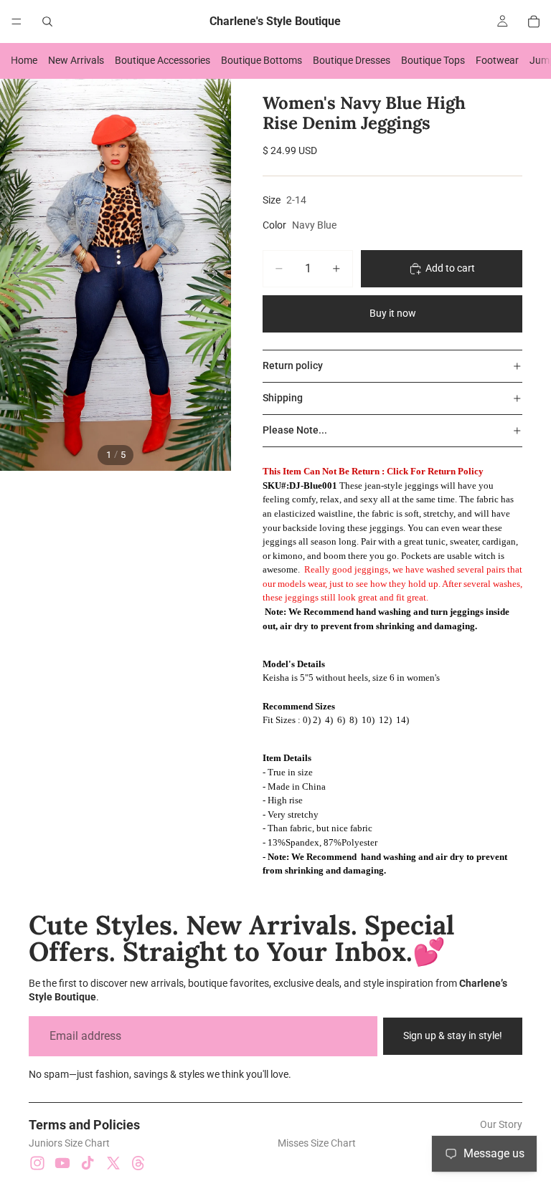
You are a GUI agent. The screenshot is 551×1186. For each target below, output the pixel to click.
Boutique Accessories (162, 60)
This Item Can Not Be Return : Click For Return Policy (373, 471)
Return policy (293, 365)
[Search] (47, 21)
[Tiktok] (87, 1163)
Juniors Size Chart (69, 1143)
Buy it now (392, 313)
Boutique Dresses (351, 60)
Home (24, 60)
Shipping (283, 397)
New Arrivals (76, 60)
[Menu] (16, 21)
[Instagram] (37, 1163)
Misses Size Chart (317, 1143)
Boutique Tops (433, 60)
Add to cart (450, 268)
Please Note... (295, 430)
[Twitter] (113, 1163)
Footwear (497, 60)
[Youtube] (62, 1163)
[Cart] (534, 21)
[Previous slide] (16, 275)
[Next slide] (215, 275)
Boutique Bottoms (261, 60)
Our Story (501, 1124)
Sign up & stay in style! (452, 1035)
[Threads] (138, 1163)
